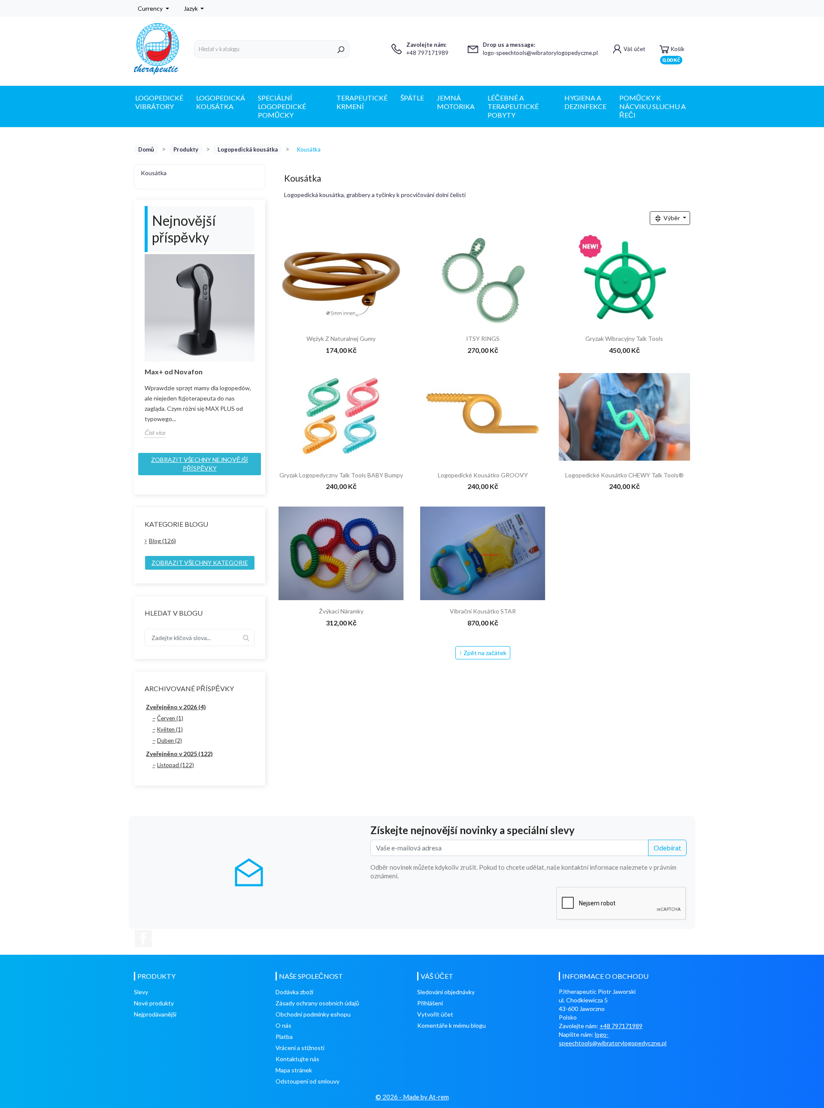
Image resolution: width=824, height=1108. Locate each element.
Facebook (143, 938)
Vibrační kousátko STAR (483, 611)
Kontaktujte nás (297, 1058)
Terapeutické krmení (362, 102)
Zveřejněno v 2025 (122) (179, 753)
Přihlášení (430, 1003)
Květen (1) (170, 729)
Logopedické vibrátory (159, 102)
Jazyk (191, 8)
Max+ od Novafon (174, 371)
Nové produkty (154, 1003)
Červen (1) (170, 718)
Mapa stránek (294, 1070)
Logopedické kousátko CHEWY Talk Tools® (624, 475)
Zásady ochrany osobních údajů (317, 1003)
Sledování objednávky (446, 992)
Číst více (155, 432)
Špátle (412, 98)
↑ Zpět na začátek (482, 652)
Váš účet (634, 49)
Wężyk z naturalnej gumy (341, 338)
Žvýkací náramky (341, 611)
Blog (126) (162, 540)
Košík (673, 52)
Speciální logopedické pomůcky (282, 106)
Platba (284, 1036)
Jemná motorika (456, 102)
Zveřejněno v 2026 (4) (176, 706)
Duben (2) (169, 740)
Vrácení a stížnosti (300, 1047)
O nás (283, 1025)
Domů (146, 149)
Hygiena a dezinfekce (585, 102)
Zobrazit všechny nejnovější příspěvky (199, 464)
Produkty (185, 149)
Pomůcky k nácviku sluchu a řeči (652, 106)
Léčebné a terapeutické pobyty (513, 106)
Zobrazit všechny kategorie (199, 562)
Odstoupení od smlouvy (307, 1081)
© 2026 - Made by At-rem (412, 1097)
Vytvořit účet (435, 1014)
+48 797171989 (621, 1025)
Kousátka (154, 172)
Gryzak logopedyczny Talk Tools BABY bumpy (341, 475)
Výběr (671, 218)
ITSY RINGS (483, 338)
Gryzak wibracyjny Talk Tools (624, 338)
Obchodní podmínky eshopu (313, 1014)
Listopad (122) (175, 765)
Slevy (141, 992)
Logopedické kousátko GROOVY (483, 475)
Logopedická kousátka (220, 102)
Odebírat (667, 848)
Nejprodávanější (155, 1014)
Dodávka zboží (294, 992)
